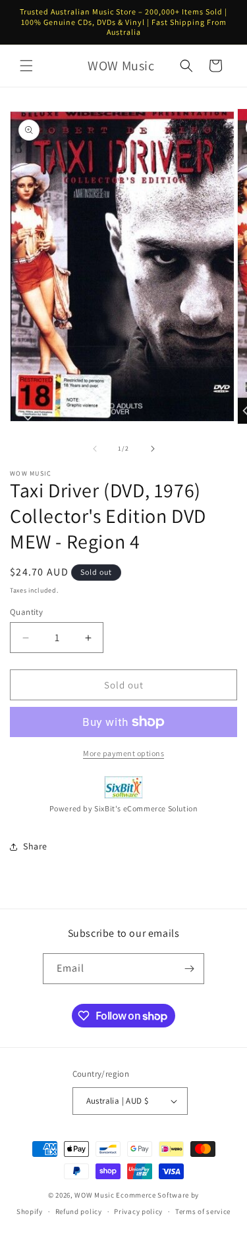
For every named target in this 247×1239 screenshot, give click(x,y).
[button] (26, 65)
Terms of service (203, 1211)
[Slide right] (152, 448)
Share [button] (35, 846)
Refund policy (78, 1211)
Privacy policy (138, 1211)
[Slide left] (94, 448)
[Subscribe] (189, 968)
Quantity (26, 612)
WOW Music (94, 1195)
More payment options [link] (123, 753)
